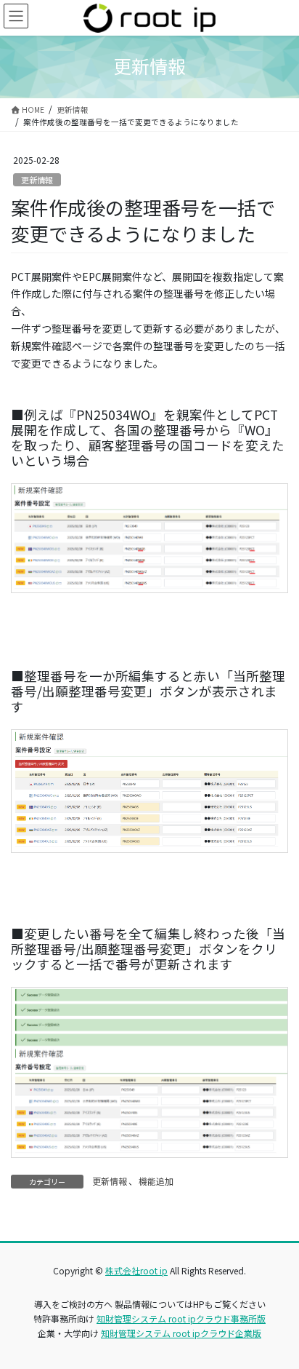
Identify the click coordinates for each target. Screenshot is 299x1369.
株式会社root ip (136, 1270)
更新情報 (37, 180)
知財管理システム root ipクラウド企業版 (181, 1333)
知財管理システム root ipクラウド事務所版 (181, 1318)
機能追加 (156, 1181)
